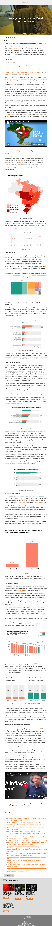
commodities (15, 261)
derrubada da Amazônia (11, 81)
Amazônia (20, 162)
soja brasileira (36, 103)
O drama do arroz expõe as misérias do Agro (18, 838)
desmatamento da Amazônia (13, 72)
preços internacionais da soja (21, 79)
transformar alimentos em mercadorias (30, 706)
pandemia (20, 590)
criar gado (35, 156)
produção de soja (17, 275)
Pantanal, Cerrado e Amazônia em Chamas (18, 871)
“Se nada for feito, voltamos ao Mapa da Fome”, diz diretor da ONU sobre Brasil (27, 840)
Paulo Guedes (31, 225)
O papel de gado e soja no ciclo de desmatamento (20, 844)
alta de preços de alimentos (39, 607)
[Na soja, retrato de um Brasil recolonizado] (14, 37)
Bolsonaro (14, 802)
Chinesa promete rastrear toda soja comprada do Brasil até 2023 (23, 822)
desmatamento (37, 502)
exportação (25, 93)
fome (44, 712)
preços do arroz (11, 93)
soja (17, 150)
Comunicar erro (9, 875)
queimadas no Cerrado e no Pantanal (31, 72)
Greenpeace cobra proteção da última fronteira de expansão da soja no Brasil (26, 868)
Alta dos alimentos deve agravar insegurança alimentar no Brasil (23, 831)
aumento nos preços (38, 593)
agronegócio (9, 114)
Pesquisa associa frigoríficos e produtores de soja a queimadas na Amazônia (26, 842)
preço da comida (30, 47)
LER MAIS (6, 897)
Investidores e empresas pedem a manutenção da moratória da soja (24, 848)
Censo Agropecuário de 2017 (39, 275)
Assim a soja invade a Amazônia (15, 869)
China (14, 456)
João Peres (15, 48)
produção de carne (20, 506)
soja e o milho (19, 394)
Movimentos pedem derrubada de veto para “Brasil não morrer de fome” (25, 837)
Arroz (40, 670)
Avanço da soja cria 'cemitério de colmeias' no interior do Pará (23, 846)
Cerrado (7, 162)
